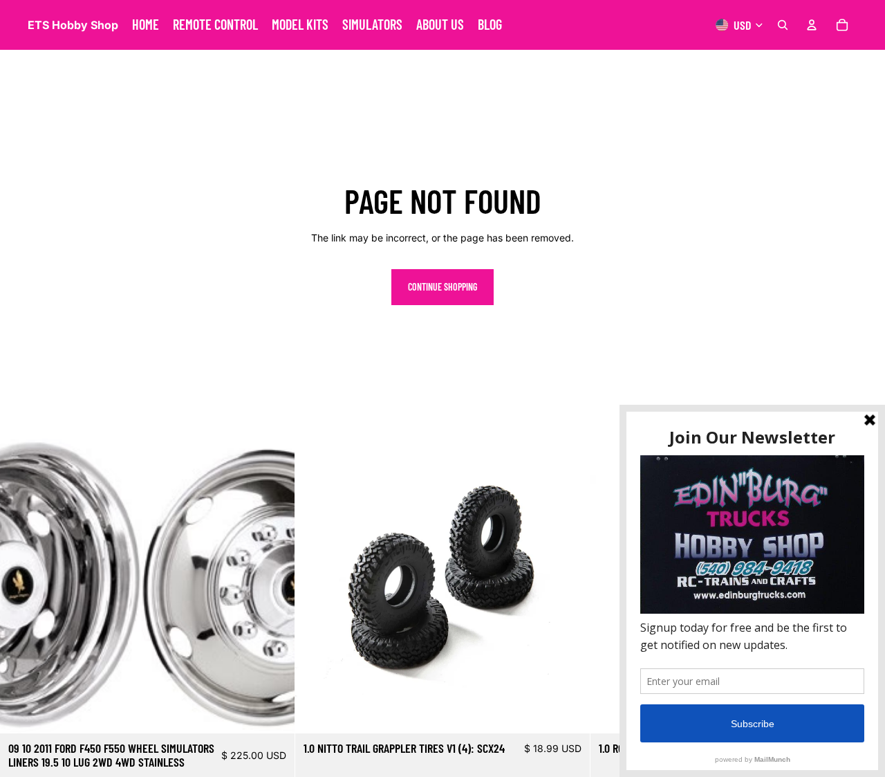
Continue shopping (442, 287)
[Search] (782, 25)
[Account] (811, 25)
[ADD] (273, 712)
